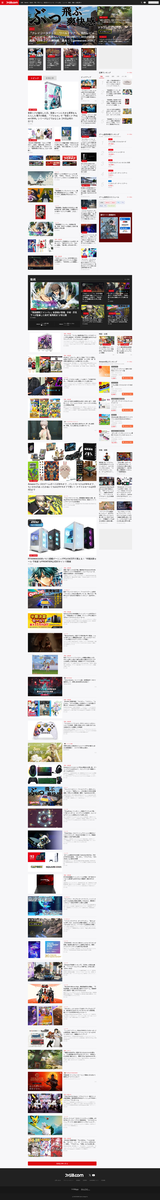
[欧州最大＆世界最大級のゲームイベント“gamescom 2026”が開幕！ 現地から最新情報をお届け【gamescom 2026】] (88, 181)
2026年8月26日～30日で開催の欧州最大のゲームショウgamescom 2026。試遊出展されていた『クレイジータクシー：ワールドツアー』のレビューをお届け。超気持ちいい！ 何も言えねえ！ (80, 796)
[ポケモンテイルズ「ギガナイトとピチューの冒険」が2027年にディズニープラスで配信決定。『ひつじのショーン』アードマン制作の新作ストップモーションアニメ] (45, 1125)
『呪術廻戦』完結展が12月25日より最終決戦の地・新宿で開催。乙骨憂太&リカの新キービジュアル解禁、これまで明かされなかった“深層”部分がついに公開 (66, 209)
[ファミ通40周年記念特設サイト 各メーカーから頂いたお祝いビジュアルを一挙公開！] (124, 340)
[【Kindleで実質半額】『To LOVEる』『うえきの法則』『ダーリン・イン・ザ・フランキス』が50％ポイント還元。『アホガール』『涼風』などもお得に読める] (45, 1147)
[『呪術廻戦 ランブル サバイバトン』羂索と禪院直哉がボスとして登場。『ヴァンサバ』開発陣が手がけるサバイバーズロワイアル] (40, 195)
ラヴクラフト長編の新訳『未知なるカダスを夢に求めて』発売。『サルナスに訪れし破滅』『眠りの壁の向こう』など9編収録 (66, 145)
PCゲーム (40, 2)
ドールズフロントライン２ (72, 421)
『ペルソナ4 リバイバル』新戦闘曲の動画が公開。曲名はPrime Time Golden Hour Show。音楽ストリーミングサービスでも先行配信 (93, 319)
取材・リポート (103, 17)
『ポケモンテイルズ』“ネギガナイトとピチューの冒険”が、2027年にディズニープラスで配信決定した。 (80, 1124)
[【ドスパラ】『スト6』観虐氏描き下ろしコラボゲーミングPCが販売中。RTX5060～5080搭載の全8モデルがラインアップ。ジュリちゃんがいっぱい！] (45, 342)
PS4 (123, 202)
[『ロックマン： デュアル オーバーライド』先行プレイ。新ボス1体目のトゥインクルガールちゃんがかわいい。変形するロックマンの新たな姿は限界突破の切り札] (88, 252)
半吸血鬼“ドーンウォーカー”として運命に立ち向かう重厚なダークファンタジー (80, 1076)
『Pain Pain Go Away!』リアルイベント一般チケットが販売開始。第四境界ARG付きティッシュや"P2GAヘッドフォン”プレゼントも (80, 1098)
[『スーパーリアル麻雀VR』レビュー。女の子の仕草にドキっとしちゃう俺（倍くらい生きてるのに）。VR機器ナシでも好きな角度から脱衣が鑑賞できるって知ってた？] (106, 505)
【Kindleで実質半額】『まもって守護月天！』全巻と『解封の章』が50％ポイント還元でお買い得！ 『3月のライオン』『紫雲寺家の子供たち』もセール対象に (40, 146)
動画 (69, 2)
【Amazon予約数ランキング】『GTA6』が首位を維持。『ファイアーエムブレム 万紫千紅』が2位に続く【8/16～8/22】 (79, 966)
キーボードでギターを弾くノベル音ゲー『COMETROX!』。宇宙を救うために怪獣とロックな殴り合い (118, 296)
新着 (22, 2)
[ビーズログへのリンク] (85, 1189)
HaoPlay (66, 427)
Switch (31, 2)
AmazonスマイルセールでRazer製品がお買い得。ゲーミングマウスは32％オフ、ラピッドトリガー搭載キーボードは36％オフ (80, 769)
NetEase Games (67, 684)
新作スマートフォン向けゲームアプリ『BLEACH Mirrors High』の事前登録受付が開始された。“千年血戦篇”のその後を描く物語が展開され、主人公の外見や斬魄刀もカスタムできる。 (80, 994)
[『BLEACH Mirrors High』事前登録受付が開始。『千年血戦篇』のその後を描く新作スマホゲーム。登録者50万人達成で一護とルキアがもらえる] (45, 993)
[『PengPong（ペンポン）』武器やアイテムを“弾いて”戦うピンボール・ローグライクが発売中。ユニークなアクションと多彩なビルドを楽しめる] (45, 818)
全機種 (101, 202)
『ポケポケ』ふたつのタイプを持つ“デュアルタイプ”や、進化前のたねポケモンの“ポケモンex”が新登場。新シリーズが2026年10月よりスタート (80, 1010)
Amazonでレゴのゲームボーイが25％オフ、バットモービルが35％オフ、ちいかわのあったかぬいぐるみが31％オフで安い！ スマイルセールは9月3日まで (62, 487)
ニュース (64, 2)
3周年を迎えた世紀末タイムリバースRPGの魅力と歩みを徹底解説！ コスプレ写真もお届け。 (79, 747)
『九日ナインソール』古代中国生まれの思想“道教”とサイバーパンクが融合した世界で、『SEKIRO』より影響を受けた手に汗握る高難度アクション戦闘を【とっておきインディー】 (66, 260)
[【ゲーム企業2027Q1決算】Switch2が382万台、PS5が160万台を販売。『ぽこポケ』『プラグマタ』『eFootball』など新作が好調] (45, 862)
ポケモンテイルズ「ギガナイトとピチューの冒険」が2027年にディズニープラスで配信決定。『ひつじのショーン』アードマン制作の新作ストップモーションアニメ (80, 1120)
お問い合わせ (58, 1180)
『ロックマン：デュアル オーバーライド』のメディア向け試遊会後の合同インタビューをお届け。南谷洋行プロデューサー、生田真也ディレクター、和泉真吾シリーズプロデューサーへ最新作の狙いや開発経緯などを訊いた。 (80, 906)
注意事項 (85, 1180)
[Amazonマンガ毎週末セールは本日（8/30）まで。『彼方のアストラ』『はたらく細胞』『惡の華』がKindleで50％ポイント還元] (40, 246)
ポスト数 (124, 76)
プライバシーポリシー (69, 1180)
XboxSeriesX (111, 206)
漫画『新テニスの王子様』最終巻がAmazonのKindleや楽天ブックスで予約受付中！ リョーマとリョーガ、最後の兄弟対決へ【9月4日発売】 (80, 571)
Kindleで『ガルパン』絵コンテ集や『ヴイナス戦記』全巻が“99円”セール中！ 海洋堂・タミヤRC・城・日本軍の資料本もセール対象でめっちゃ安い (80, 359)
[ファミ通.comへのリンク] (12, 2)
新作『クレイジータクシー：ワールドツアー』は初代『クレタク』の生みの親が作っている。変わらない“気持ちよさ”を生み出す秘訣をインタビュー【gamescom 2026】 (118, 319)
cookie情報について (94, 1180)
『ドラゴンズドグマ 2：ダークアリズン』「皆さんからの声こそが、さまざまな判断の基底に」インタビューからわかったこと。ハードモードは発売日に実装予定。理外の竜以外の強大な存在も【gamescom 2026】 (115, 40)
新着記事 (50, 78)
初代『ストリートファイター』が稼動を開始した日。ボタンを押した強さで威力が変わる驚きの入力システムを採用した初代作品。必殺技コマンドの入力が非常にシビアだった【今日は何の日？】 (80, 659)
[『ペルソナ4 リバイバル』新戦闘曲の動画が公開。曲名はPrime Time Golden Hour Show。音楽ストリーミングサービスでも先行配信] (92, 311)
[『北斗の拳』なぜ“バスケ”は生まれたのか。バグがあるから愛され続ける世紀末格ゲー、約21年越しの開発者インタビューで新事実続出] (88, 52)
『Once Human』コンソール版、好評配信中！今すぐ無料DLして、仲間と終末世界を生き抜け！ (80, 681)
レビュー (32, 29)
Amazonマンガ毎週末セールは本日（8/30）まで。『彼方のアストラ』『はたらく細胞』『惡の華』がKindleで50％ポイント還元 (66, 243)
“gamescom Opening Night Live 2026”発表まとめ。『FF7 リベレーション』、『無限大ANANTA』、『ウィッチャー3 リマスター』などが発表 (106, 491)
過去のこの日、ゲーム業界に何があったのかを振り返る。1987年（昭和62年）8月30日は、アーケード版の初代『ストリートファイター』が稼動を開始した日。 (80, 665)
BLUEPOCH (66, 749)
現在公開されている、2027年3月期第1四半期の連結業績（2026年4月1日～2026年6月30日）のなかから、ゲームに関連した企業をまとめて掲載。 (80, 862)
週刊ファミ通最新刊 (107, 215)
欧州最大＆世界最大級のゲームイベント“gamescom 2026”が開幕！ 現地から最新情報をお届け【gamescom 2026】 (88, 191)
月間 (118, 76)
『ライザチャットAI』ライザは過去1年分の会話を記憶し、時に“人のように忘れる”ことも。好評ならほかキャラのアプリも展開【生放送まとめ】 (88, 95)
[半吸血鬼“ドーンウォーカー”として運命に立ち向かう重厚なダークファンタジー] (45, 1081)
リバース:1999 (69, 743)
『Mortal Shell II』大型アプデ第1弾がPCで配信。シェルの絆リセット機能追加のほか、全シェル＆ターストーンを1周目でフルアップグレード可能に (80, 637)
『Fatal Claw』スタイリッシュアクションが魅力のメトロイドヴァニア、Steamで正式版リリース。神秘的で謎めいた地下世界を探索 (80, 835)
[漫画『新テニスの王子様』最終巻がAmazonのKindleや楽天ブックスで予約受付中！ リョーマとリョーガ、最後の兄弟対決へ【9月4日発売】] (45, 576)
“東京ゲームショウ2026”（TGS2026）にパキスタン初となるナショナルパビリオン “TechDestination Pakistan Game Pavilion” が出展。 (80, 949)
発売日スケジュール (49, 2)
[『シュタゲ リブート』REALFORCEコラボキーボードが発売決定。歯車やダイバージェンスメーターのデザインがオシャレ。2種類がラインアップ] (45, 1037)
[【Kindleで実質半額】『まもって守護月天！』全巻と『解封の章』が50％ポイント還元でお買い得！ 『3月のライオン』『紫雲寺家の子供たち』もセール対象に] (40, 133)
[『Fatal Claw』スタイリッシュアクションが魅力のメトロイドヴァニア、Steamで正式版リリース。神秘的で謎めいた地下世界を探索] (45, 840)
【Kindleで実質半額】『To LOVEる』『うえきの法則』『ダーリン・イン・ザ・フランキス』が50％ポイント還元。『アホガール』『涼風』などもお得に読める (80, 1142)
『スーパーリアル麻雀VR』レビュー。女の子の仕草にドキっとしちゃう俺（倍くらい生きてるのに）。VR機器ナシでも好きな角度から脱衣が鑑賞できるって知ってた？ (106, 516)
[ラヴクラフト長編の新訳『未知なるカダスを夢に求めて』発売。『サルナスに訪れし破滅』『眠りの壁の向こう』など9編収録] (66, 133)
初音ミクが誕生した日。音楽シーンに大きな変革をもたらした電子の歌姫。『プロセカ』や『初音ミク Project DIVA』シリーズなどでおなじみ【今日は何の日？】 (52, 117)
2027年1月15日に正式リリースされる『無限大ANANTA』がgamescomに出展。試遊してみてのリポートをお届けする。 (80, 1058)
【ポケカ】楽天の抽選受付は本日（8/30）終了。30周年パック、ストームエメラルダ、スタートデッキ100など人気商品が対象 (113, 112)
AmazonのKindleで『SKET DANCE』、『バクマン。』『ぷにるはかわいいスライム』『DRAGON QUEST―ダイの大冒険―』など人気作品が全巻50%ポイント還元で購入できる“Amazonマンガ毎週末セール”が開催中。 (80, 708)
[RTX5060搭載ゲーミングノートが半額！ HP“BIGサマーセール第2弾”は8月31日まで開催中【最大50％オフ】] (45, 884)
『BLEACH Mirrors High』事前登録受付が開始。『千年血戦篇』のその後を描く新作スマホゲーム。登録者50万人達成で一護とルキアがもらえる (80, 988)
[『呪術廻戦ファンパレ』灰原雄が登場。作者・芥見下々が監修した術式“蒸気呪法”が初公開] (40, 229)
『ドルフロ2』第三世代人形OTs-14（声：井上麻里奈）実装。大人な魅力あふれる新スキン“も (79, 424)
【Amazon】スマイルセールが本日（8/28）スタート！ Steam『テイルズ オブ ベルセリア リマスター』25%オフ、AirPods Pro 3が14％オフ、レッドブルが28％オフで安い (124, 491)
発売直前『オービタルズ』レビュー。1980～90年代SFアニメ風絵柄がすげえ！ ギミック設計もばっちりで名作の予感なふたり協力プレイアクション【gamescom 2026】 (35, 62)
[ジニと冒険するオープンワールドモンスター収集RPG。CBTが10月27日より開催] (106, 340)
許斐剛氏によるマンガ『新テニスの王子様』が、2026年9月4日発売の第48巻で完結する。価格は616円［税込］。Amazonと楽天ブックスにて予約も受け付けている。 (80, 577)
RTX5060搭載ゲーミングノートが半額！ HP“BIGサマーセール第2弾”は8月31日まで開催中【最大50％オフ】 (80, 879)
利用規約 (78, 1180)
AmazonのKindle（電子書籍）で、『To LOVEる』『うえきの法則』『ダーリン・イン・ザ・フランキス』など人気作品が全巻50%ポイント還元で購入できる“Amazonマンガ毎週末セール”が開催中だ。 (80, 1147)
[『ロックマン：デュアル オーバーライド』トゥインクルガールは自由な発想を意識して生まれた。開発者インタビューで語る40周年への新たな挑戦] (45, 906)
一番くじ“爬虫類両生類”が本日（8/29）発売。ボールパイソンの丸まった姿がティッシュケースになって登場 (113, 83)
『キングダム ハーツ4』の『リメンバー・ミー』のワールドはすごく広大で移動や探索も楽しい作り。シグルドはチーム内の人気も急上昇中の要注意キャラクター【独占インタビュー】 (88, 143)
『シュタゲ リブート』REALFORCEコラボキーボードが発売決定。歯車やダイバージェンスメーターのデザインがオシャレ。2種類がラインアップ (80, 1032)
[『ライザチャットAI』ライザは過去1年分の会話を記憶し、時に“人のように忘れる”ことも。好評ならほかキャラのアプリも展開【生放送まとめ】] (88, 84)
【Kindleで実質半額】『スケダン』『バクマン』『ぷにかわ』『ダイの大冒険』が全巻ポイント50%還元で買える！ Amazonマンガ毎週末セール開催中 (80, 703)
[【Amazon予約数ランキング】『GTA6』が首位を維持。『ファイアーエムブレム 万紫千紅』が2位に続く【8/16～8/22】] (45, 971)
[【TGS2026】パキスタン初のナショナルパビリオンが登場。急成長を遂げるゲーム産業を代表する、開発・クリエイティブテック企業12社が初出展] (45, 950)
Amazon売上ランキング (108, 362)
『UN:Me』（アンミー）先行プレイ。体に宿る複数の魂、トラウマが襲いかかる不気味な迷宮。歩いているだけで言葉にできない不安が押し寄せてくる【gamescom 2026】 (88, 119)
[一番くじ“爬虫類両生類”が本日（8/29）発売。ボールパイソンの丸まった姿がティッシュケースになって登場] (127, 82)
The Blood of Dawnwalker (72, 1072)
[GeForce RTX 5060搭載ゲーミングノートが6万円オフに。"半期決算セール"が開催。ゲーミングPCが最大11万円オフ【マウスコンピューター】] (45, 620)
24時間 (107, 76)
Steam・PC (103, 206)
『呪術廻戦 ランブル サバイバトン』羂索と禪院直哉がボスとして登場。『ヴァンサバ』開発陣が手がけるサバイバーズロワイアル (66, 192)
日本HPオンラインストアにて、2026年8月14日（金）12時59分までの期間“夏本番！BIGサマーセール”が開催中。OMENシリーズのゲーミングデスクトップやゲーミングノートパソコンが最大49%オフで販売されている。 (80, 884)
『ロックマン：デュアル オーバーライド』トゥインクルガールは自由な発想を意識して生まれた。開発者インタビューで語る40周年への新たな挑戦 (80, 901)
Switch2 (26, 2)
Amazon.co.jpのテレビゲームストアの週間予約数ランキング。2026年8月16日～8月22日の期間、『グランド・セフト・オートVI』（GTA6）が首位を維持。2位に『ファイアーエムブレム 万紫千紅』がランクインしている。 (80, 972)
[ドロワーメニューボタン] (2, 2)
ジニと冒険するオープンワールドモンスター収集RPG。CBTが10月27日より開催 (106, 350)
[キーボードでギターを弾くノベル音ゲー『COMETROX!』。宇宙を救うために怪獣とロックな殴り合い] (118, 288)
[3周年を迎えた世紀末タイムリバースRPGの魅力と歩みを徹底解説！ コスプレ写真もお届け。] (45, 752)
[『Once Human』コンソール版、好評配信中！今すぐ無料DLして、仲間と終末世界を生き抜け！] (45, 686)
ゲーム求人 (58, 2)
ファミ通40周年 (124, 344)
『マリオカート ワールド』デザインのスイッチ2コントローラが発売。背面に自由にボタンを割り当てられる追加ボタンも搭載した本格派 (80, 725)
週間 (113, 76)
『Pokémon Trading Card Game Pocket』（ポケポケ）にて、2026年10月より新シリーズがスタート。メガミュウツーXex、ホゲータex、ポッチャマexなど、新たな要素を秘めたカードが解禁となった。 (80, 1016)
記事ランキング (105, 73)
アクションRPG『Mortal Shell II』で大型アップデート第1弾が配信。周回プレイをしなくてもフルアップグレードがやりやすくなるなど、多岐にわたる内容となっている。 (80, 643)
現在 (101, 76)
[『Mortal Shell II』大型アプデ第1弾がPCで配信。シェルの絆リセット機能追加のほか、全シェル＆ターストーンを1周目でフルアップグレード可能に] (45, 642)
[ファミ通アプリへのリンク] (74, 1189)
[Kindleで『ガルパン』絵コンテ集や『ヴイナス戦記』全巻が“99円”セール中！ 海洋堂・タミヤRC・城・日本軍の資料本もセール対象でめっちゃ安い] (45, 364)
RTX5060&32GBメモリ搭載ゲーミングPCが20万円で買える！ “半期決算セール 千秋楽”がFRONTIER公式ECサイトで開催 (62, 560)
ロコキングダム (106, 344)
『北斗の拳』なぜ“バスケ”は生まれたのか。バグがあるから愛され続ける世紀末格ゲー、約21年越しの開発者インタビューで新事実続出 (89, 62)
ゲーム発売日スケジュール (109, 197)
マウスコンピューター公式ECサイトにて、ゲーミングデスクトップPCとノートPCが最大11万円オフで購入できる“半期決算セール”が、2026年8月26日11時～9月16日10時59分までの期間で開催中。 (80, 621)
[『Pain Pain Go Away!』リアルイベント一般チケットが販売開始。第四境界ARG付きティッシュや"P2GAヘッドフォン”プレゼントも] (45, 1103)
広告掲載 (103, 1180)
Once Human (69, 678)
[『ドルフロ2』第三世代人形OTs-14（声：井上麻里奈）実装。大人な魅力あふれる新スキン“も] (45, 430)
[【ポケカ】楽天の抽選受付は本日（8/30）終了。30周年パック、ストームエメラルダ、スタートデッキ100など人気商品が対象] (127, 111)
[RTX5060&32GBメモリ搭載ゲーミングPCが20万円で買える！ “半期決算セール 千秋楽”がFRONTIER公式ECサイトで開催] (62, 536)
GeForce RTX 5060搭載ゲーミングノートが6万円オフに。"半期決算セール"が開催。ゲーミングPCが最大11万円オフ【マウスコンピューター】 (80, 615)
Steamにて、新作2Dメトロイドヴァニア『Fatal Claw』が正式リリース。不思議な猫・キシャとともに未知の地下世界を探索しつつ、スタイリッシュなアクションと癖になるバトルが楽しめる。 (80, 840)
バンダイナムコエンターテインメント (72, 1078)
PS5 (35, 2)
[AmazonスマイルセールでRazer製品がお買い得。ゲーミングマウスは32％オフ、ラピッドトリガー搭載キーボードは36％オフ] (45, 774)
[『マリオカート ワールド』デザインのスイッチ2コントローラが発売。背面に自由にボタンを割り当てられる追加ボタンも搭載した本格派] (45, 730)
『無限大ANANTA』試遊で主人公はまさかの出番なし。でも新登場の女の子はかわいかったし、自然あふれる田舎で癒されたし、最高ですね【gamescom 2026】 (115, 21)
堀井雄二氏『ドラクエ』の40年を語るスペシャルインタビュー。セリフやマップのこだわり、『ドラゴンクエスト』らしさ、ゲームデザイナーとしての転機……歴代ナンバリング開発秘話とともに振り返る (106, 467)
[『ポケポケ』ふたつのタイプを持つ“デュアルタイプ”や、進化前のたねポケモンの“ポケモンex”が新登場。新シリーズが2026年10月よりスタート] (45, 1015)
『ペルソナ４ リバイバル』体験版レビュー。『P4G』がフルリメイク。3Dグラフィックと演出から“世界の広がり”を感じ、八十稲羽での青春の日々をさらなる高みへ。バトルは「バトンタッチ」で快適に (88, 239)
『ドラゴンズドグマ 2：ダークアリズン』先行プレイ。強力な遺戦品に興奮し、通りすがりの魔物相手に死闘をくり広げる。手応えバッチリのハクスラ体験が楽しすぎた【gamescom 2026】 (88, 215)
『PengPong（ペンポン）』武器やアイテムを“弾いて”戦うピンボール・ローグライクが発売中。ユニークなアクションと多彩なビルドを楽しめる (80, 813)
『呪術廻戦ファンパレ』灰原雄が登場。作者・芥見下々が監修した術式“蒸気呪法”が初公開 (66, 226)
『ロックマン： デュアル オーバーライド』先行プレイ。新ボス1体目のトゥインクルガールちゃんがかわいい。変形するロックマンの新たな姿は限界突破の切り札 (88, 263)
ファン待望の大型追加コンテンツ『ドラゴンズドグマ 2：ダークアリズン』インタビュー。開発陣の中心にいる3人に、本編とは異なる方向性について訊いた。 (80, 928)
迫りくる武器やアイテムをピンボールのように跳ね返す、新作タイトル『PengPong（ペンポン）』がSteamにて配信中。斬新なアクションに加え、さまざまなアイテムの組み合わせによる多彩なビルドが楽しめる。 (80, 818)
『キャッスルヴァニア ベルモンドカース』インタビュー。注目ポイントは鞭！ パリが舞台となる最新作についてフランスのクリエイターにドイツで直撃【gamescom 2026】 (53, 62)
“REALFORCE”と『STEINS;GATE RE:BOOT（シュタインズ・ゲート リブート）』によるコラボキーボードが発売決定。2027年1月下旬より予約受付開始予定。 (80, 1038)
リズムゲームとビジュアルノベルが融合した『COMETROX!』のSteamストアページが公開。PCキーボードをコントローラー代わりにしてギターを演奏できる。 (80, 384)
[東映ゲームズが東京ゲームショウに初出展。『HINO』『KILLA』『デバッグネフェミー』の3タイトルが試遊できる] (40, 178)
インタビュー (103, 37)
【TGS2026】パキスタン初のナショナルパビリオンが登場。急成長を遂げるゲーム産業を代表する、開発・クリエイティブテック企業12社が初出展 (80, 944)
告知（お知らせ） (68, 1094)
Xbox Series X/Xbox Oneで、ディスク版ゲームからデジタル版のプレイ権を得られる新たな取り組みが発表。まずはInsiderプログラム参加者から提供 (88, 168)
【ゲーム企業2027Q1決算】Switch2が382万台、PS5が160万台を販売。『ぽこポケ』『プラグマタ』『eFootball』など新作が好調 (80, 857)
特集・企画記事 (76, 2)
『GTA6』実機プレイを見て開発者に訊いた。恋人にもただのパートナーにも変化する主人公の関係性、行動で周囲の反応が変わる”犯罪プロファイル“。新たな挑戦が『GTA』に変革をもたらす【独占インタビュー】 (71, 62)
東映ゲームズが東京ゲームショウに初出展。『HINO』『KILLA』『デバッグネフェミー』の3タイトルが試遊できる (66, 176)
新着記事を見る (62, 1163)
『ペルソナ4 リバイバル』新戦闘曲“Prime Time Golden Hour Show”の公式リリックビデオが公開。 (80, 504)
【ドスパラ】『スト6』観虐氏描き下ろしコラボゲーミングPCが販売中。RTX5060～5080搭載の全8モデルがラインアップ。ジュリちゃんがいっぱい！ (80, 337)
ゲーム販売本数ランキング (109, 134)
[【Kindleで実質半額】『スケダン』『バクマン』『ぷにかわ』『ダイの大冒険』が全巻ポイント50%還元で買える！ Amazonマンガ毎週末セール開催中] (45, 708)
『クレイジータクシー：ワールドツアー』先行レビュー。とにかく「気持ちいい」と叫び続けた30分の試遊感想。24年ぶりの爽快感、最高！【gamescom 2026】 (62, 36)
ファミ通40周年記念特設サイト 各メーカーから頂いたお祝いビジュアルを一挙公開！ (124, 350)
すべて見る (129, 72)
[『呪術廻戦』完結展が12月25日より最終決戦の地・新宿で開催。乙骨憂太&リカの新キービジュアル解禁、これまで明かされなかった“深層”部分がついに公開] (40, 212)
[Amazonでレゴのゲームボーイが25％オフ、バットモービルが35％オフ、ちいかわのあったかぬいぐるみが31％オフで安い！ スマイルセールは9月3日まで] (62, 462)
